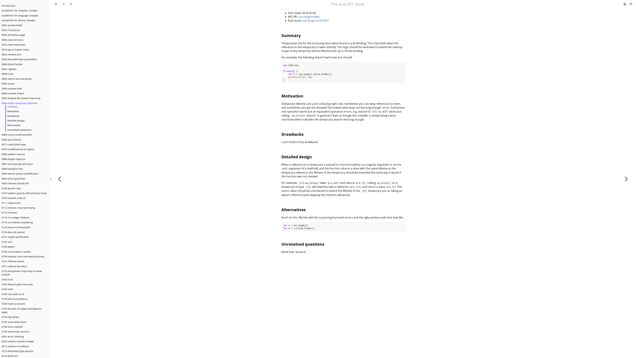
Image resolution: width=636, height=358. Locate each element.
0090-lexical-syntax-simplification (20, 173)
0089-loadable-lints (12, 168)
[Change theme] (63, 4)
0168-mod (7, 289)
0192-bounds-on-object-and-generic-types (22, 310)
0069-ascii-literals (11, 139)
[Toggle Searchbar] (71, 4)
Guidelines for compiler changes (20, 10)
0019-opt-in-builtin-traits (15, 49)
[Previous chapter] (59, 179)
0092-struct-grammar (13, 178)
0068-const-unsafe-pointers (17, 134)
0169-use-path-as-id (13, 294)
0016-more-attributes (13, 44)
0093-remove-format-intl (15, 183)
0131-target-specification (15, 237)
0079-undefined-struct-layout (18, 149)
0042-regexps (9, 69)
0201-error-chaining (13, 336)
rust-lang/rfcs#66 (308, 17)
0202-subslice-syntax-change (18, 341)
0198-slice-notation (12, 326)
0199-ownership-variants (15, 331)
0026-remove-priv (11, 54)
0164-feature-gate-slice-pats (17, 284)
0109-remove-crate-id (14, 198)
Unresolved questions (19, 129)
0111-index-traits (11, 203)
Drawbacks (13, 116)
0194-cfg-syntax (10, 317)
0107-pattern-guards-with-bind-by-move (24, 193)
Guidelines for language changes (20, 15)
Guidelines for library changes (18, 20)
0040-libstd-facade (12, 64)
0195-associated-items (14, 322)
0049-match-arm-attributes (17, 78)
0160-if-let (7, 279)
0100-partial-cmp (11, 188)
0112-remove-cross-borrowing (18, 207)
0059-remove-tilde (12, 88)
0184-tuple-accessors (13, 303)
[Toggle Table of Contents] (56, 4)
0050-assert (8, 83)
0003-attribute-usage (13, 34)
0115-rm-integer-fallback (15, 217)
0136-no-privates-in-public (16, 251)
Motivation (13, 111)
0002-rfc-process (11, 30)
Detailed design (16, 120)
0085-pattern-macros (13, 154)
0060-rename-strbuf (13, 93)
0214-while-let (9, 356)
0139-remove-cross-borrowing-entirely (23, 256)
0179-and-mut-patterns (15, 298)
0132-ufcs (7, 241)
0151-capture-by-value (14, 266)
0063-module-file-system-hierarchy (21, 98)
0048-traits (8, 73)
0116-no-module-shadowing (17, 222)
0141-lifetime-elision (13, 261)
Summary (12, 106)
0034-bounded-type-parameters (19, 59)
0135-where (8, 246)
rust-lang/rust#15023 (315, 20)
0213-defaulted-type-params (17, 351)
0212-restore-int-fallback (15, 346)
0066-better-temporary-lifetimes (19, 103)
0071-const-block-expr (14, 144)
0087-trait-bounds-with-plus (17, 164)
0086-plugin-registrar (13, 159)
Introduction (8, 5)
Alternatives (14, 125)
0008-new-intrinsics (13, 39)
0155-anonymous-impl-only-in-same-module (22, 272)
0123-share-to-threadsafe (16, 227)
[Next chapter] (626, 179)
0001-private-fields (12, 25)
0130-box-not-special (13, 232)
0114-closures (9, 212)
